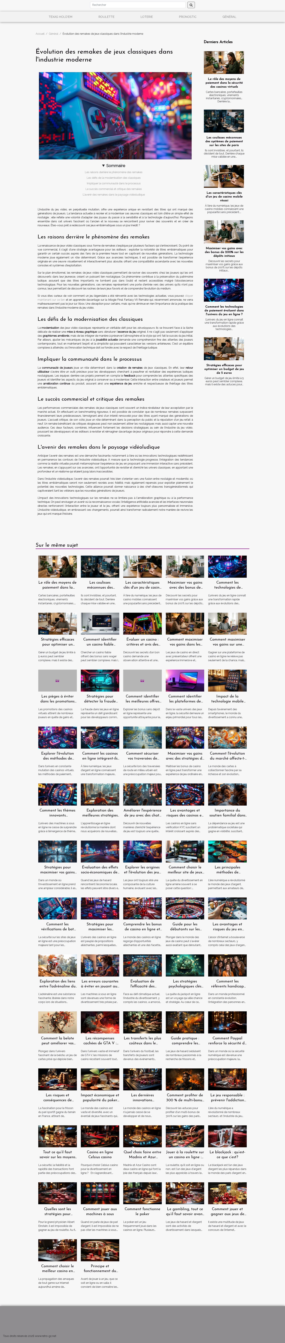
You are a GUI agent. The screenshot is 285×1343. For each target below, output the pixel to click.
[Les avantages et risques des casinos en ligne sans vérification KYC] (185, 794)
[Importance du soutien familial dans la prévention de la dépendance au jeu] (227, 794)
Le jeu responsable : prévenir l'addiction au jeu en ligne (227, 1100)
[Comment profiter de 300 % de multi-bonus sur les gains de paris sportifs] (185, 1079)
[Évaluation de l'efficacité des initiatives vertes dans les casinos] (142, 965)
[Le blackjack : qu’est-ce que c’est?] (227, 1136)
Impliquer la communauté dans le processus (114, 183)
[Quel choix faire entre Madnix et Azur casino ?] (142, 1136)
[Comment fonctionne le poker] (142, 1193)
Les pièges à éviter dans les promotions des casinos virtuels (57, 701)
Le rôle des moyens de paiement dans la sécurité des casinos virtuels (224, 83)
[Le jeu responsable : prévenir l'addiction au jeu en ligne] (227, 1079)
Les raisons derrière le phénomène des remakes (113, 172)
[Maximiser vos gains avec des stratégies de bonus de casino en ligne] (185, 737)
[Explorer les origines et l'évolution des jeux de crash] (142, 851)
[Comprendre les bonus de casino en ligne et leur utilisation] (142, 908)
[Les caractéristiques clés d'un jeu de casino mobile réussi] (224, 176)
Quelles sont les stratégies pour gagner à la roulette (57, 1214)
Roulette (106, 16)
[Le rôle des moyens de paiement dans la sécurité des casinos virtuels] (224, 62)
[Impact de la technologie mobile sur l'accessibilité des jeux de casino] (227, 680)
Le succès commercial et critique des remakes (113, 189)
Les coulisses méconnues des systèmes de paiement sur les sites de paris (224, 141)
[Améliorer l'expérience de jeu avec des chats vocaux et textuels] (142, 794)
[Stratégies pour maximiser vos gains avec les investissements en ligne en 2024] (57, 851)
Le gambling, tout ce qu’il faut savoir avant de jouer (185, 1214)
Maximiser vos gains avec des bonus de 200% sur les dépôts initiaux (224, 252)
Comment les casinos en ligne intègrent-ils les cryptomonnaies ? (100, 758)
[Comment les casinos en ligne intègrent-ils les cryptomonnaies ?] (100, 737)
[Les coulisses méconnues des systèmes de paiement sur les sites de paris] (224, 121)
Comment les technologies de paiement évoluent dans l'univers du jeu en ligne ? (224, 310)
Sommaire (115, 165)
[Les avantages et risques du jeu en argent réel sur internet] (227, 908)
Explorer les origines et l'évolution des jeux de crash (142, 872)
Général (229, 16)
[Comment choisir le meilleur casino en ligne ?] (57, 1250)
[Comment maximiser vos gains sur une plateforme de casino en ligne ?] (227, 623)
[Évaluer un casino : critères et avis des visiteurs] (142, 623)
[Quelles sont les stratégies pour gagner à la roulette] (57, 1193)
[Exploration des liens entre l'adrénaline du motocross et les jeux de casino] (57, 965)
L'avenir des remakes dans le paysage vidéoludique (114, 194)
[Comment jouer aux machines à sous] (100, 1193)
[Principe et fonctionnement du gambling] (100, 1250)
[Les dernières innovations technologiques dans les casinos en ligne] (142, 1079)
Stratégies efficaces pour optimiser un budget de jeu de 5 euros (224, 369)
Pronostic (187, 16)
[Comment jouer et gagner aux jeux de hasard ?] (227, 1193)
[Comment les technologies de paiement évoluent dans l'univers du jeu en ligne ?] (224, 290)
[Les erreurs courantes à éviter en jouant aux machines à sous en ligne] (100, 965)
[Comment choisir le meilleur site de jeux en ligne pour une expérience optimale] (185, 851)
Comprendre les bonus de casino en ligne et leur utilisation (142, 929)
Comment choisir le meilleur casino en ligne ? (57, 1271)
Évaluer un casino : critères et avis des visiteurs (142, 644)
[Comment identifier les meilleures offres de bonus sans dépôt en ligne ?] (142, 680)
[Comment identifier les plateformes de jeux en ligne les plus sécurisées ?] (185, 680)
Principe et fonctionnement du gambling (100, 1271)
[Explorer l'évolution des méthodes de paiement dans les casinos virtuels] (57, 737)
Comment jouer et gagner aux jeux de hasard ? (227, 1214)
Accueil (40, 33)
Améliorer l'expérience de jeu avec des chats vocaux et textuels (142, 815)
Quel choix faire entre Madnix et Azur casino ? (142, 1157)
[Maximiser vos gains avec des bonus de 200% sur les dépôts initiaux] (224, 231)
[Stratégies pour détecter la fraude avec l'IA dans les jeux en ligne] (100, 680)
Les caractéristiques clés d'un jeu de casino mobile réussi (224, 196)
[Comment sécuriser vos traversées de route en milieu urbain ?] (142, 737)
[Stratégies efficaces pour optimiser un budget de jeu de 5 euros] (224, 348)
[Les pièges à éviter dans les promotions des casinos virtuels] (57, 680)
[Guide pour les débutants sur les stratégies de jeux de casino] (185, 908)
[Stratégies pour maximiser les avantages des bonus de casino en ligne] (100, 908)
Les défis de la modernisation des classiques (114, 177)
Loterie (147, 16)
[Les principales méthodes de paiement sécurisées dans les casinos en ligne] (227, 851)
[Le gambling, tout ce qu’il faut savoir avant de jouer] (185, 1193)
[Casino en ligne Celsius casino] (100, 1136)
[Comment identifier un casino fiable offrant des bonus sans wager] (100, 623)
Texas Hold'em (60, 16)
